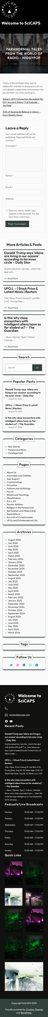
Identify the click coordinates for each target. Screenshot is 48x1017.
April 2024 (13, 629)
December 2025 (16, 565)
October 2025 (15, 571)
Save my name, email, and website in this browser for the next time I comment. (24, 213)
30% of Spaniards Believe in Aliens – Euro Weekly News (22, 113)
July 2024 (13, 619)
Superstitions (13, 514)
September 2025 (16, 575)
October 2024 (15, 610)
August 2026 (14, 539)
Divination (12, 485)
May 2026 (13, 549)
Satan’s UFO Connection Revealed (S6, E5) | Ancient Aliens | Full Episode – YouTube (23, 102)
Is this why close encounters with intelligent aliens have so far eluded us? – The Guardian (22, 421)
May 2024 (13, 626)
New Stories (14, 446)
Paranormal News (17, 449)
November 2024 (16, 607)
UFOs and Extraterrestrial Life (22, 520)
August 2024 (14, 616)
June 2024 (13, 623)
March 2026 (14, 555)
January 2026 (15, 562)
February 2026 (15, 559)
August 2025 (14, 578)
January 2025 (15, 600)
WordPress (26, 1012)
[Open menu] (3, 30)
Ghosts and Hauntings (18, 494)
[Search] (37, 367)
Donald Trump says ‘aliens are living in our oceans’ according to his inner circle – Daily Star (23, 392)
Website (9, 198)
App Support (13, 478)
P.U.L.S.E (11, 501)
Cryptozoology (14, 482)
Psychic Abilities (15, 504)
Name (9, 175)
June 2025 (13, 584)
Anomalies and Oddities (19, 475)
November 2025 (16, 568)
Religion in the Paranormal (20, 507)
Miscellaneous (14, 498)
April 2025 (13, 591)
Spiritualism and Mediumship (21, 510)
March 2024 (14, 632)
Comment (11, 145)
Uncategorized (15, 453)
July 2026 (13, 543)
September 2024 (16, 613)
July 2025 (13, 581)
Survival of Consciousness (20, 517)
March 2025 (14, 594)
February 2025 (15, 597)
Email (9, 187)
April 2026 (13, 552)
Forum (10, 491)
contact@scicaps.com (19, 714)
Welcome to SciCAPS (20, 23)
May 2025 (13, 587)
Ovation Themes (34, 1009)
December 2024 (16, 603)
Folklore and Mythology (19, 488)
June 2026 (13, 546)
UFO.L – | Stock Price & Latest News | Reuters (21, 407)
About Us (11, 472)
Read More (13, 278)
